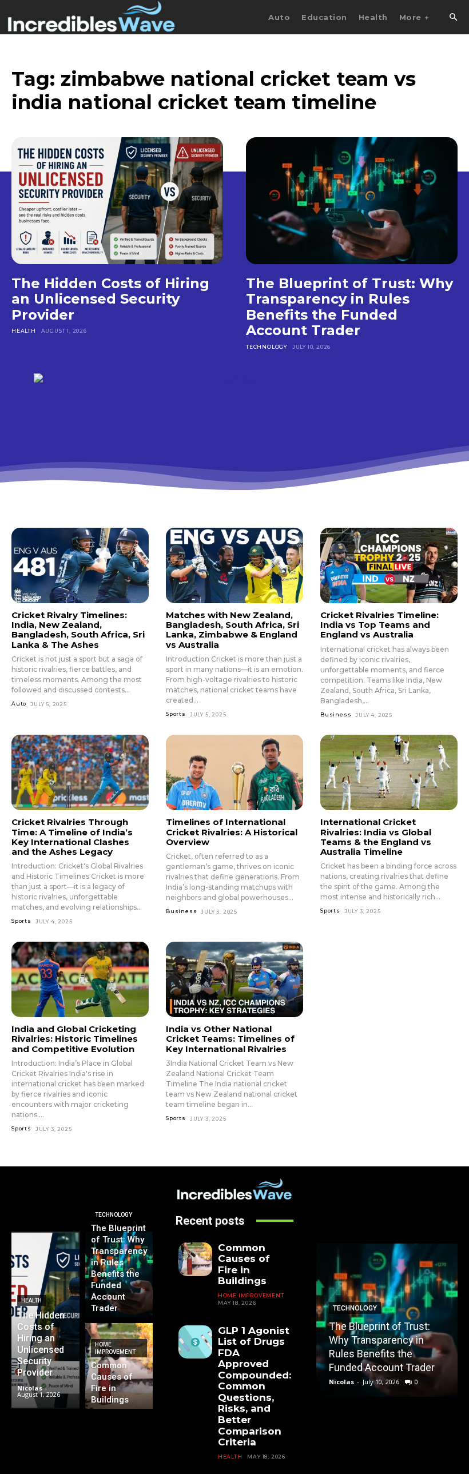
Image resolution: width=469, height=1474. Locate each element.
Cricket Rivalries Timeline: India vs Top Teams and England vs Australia (379, 624)
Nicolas (341, 1381)
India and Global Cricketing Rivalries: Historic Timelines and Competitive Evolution (74, 1038)
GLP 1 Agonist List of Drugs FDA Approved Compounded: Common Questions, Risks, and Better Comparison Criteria (254, 1386)
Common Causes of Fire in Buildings (244, 1264)
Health (23, 331)
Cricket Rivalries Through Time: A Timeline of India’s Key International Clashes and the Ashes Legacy (72, 836)
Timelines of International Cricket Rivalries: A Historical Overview (231, 831)
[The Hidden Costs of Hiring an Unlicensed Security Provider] (117, 200)
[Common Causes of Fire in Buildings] (119, 1366)
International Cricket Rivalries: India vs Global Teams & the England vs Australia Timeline (375, 836)
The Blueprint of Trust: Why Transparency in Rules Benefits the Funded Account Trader (349, 307)
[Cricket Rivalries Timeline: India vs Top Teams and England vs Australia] (389, 565)
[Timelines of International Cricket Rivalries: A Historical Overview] (234, 772)
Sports (176, 714)
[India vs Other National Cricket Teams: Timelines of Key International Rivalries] (234, 979)
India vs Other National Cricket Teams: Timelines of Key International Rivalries (230, 1038)
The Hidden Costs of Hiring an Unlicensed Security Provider (110, 299)
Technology (266, 347)
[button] (453, 17)
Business (335, 714)
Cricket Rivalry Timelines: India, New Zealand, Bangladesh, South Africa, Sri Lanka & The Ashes (78, 629)
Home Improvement (115, 1348)
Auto (18, 703)
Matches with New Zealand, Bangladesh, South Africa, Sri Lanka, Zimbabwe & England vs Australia (232, 629)
